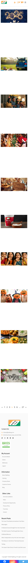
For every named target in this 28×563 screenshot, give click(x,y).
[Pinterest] (13, 438)
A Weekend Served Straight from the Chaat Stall (13, 528)
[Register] (15, 2)
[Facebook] (7, 438)
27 (23, 407)
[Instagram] (4, 438)
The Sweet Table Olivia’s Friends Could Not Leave (14, 547)
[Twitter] (2, 438)
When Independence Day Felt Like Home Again (13, 537)
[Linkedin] (10, 438)
